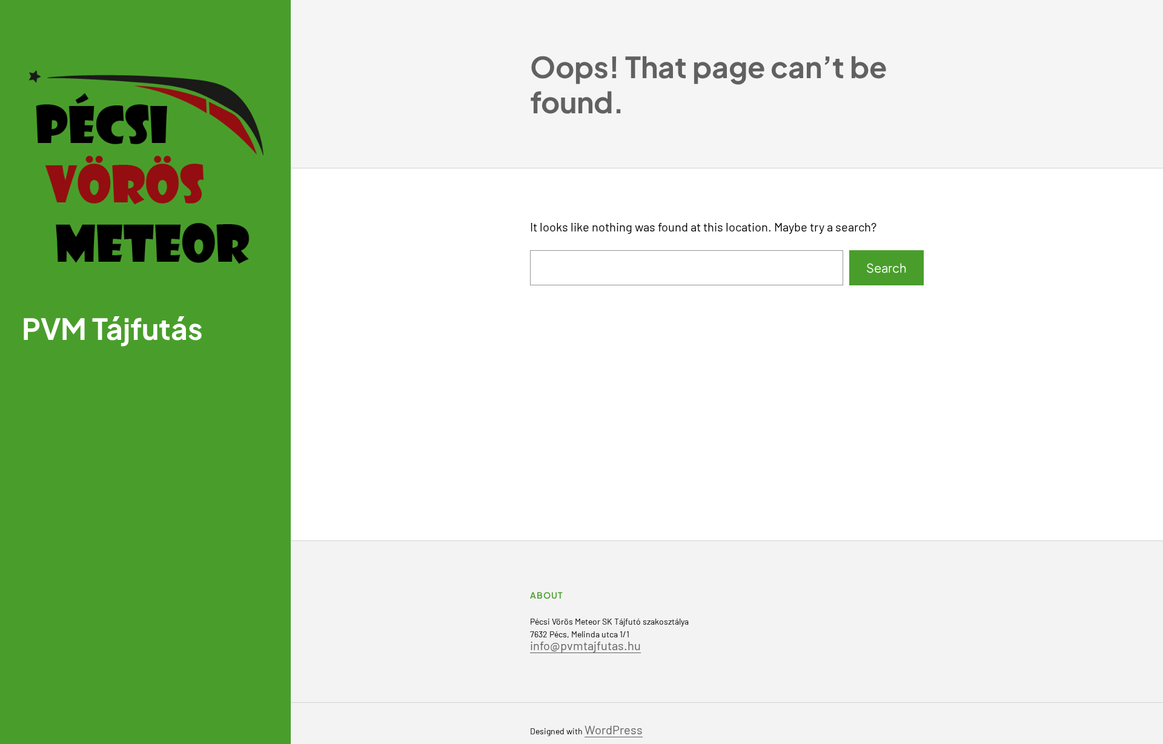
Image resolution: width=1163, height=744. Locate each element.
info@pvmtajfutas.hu (585, 645)
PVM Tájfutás (112, 328)
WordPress (614, 729)
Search (886, 267)
